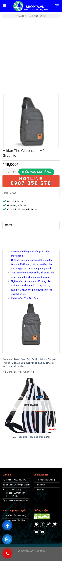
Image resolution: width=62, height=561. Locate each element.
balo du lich (43, 363)
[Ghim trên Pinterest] (36, 532)
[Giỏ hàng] (57, 5)
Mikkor (43, 359)
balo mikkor (18, 366)
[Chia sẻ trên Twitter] (48, 524)
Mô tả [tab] (8, 225)
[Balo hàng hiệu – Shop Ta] (30, 6)
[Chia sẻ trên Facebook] (42, 524)
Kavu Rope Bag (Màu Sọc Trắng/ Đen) (31, 437)
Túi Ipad (52, 359)
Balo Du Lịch (33, 359)
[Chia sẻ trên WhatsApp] (36, 524)
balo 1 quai (13, 363)
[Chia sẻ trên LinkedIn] (42, 532)
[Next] (15, 84)
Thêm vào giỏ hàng (36, 172)
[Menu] (4, 5)
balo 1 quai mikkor (28, 363)
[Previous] (5, 84)
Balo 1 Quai (39, 16)
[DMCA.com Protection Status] (42, 516)
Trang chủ (22, 16)
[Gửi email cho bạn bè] (54, 524)
